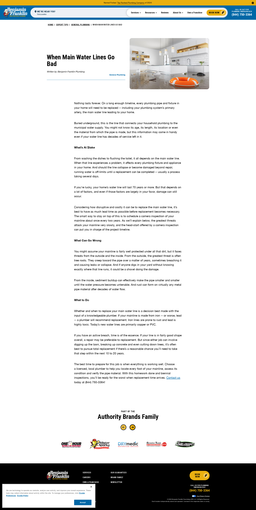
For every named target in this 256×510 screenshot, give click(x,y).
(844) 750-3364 (242, 14)
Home (50, 25)
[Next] (132, 427)
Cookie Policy (22, 496)
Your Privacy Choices (203, 496)
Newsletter (116, 482)
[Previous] (123, 427)
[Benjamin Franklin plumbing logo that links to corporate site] (15, 13)
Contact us (173, 377)
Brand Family (117, 477)
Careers (87, 477)
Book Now (214, 12)
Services (87, 473)
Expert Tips (62, 25)
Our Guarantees (119, 473)
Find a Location (42, 14)
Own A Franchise (91, 482)
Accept (83, 502)
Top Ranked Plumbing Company (130, 3)
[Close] (91, 487)
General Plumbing (80, 25)
